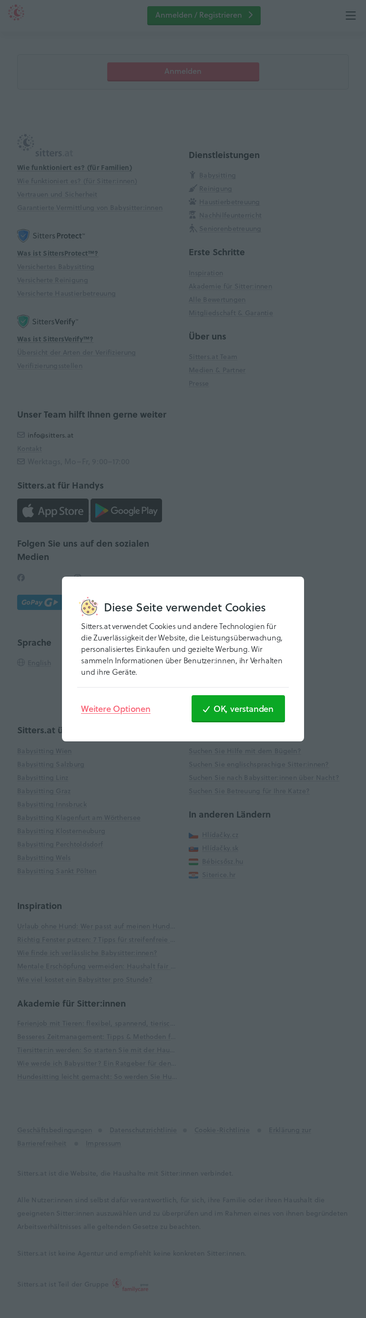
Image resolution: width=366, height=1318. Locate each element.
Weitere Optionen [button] (116, 708)
